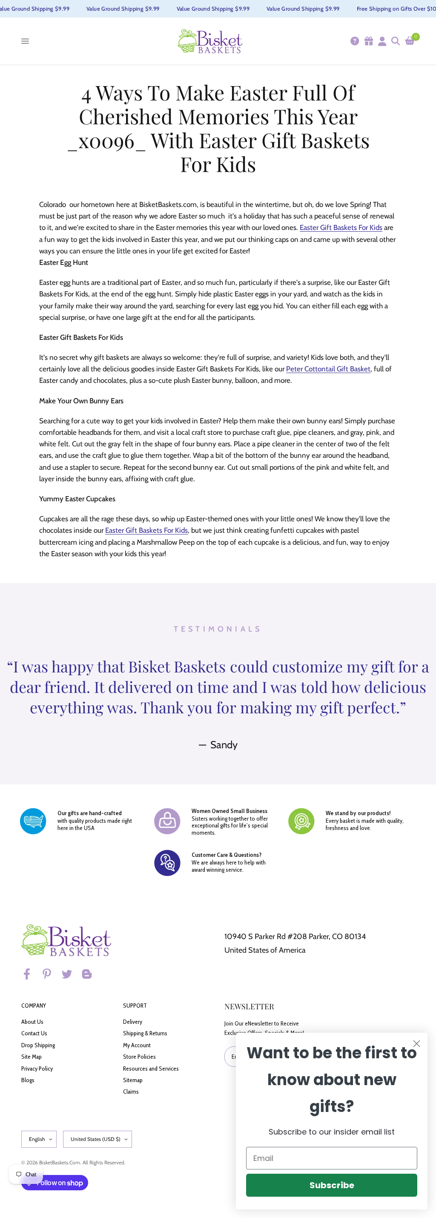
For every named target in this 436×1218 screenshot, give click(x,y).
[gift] (368, 41)
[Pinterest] (50, 974)
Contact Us (34, 1033)
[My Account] (381, 41)
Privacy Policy (37, 1068)
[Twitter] (70, 974)
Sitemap (133, 1080)
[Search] (395, 41)
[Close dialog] (416, 1043)
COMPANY (33, 1005)
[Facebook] (30, 974)
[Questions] (354, 41)
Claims (131, 1091)
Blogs (27, 1080)
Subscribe (332, 1185)
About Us (32, 1022)
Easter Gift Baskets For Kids (341, 227)
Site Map (31, 1056)
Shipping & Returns (145, 1033)
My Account (137, 1045)
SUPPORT (135, 1005)
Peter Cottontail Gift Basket (328, 369)
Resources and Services (151, 1068)
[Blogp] (90, 974)
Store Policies (139, 1056)
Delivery (132, 1022)
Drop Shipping (38, 1045)
